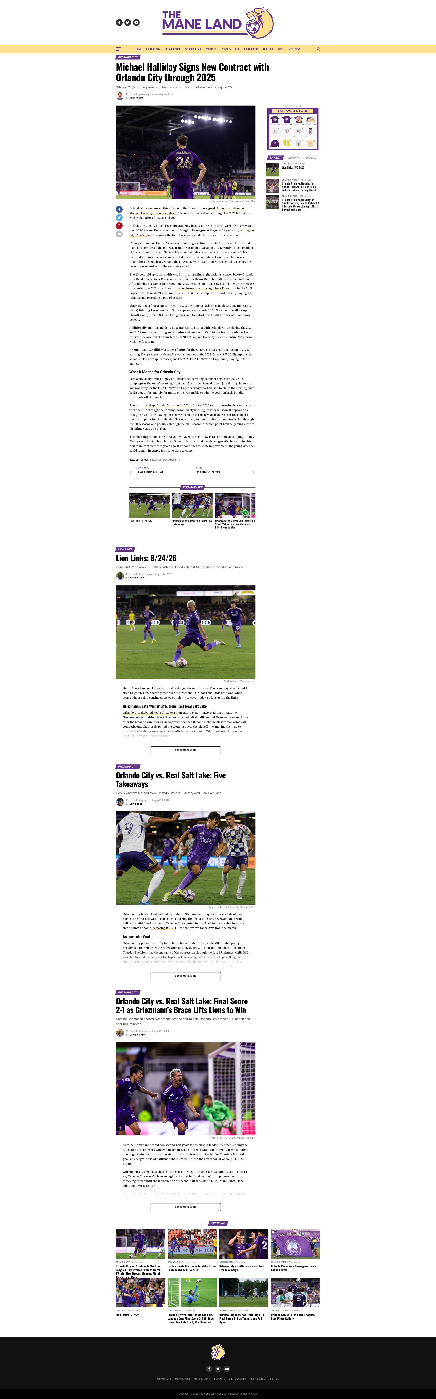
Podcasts (211, 49)
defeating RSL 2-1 (164, 928)
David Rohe (135, 803)
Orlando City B (193, 49)
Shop (280, 49)
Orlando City (153, 49)
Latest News (293, 49)
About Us (268, 49)
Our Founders (251, 49)
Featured (156, 460)
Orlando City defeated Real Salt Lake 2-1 (150, 713)
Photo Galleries (230, 49)
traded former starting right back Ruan (203, 288)
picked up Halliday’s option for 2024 (166, 405)
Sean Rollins (136, 97)
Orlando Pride (172, 49)
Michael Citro (137, 1034)
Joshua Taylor (137, 577)
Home (138, 49)
